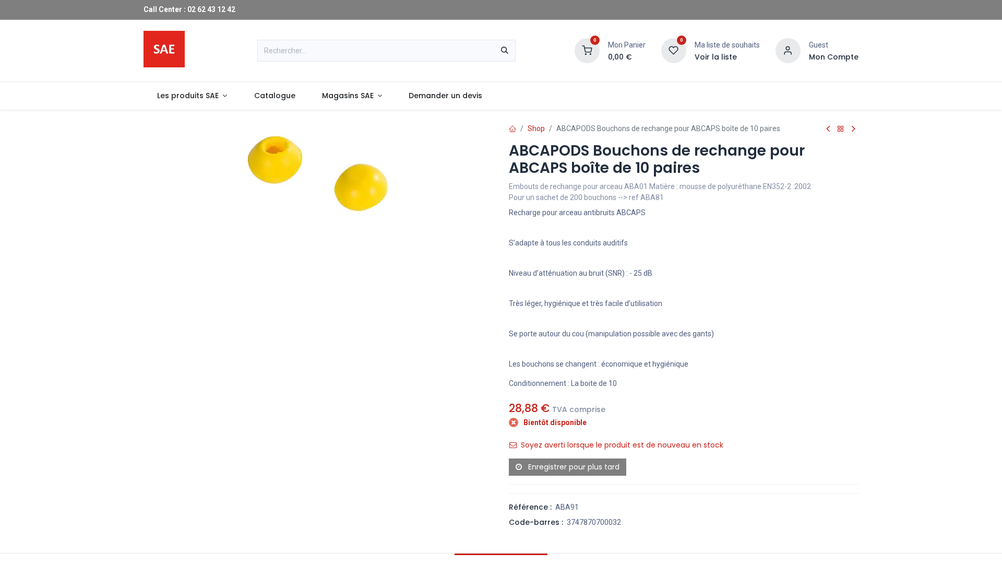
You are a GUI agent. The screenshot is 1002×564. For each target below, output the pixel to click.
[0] (587, 50)
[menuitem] (192, 96)
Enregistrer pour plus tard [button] (572, 467)
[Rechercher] (504, 50)
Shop (536, 128)
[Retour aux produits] (840, 129)
